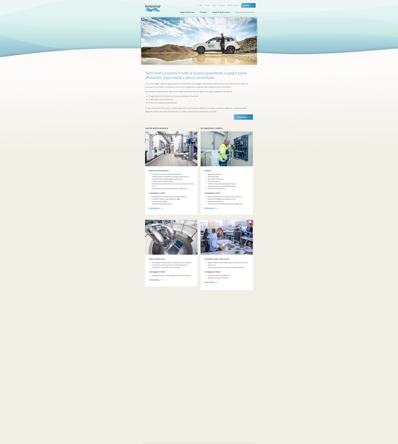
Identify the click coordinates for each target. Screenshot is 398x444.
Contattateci (242, 117)
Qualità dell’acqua (187, 12)
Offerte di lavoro (233, 5)
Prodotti (203, 12)
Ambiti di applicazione (221, 12)
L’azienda (221, 5)
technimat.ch (153, 8)
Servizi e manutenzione (244, 12)
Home (207, 5)
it (197, 5)
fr (200, 5)
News (214, 5)
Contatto (246, 5)
